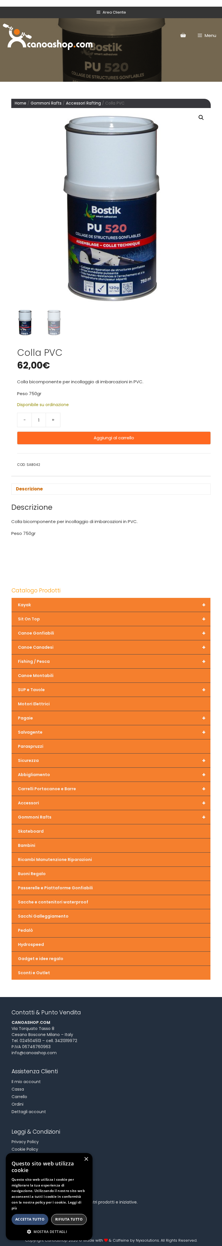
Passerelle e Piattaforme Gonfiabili (55, 888)
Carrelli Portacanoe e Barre (112, 789)
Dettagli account (29, 1112)
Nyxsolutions (147, 1240)
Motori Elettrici (34, 704)
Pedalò (25, 930)
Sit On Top (112, 619)
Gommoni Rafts (46, 103)
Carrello (19, 1097)
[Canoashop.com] (47, 35)
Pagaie (112, 718)
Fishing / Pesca (112, 661)
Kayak (112, 605)
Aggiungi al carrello (114, 438)
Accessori (112, 803)
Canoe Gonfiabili (112, 633)
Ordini (17, 1104)
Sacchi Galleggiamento (43, 916)
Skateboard (31, 831)
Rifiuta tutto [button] (69, 1219)
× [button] (86, 1159)
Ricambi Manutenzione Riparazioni (55, 859)
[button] (201, 117)
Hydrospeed (31, 944)
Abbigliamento (112, 775)
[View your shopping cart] (183, 35)
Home (20, 103)
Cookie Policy (25, 1149)
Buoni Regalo (32, 874)
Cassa (18, 1089)
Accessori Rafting (83, 103)
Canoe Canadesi (112, 647)
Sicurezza (112, 760)
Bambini (26, 845)
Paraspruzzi (30, 746)
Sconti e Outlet (34, 973)
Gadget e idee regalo (40, 959)
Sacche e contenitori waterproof (53, 902)
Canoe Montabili (35, 675)
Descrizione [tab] (29, 489)
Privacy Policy (25, 1142)
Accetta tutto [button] (30, 1219)
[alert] (49, 1196)
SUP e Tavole (112, 690)
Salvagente (112, 732)
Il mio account (26, 1082)
